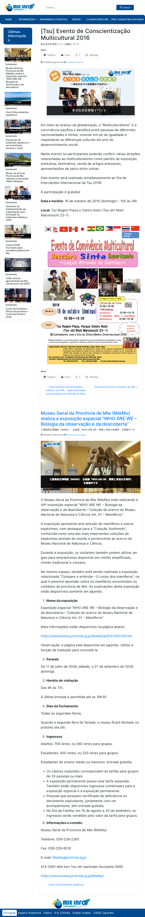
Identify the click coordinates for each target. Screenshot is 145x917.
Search (126, 7)
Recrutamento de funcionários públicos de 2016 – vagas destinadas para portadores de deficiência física (66, 390)
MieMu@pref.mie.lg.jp (69, 858)
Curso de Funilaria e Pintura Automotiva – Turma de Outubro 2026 (17, 312)
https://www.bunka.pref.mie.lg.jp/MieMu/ (72, 876)
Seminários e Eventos (74, 62)
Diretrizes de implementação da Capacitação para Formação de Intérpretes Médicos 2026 (16, 213)
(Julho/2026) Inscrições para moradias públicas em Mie (17, 249)
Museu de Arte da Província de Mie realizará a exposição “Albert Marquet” (17, 177)
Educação (82, 435)
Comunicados (11, 64)
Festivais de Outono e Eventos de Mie (114, 386)
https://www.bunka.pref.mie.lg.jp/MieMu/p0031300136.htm (86, 636)
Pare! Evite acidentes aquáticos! (17, 113)
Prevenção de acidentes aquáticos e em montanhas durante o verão (18, 144)
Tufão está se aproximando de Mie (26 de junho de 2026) (18, 281)
